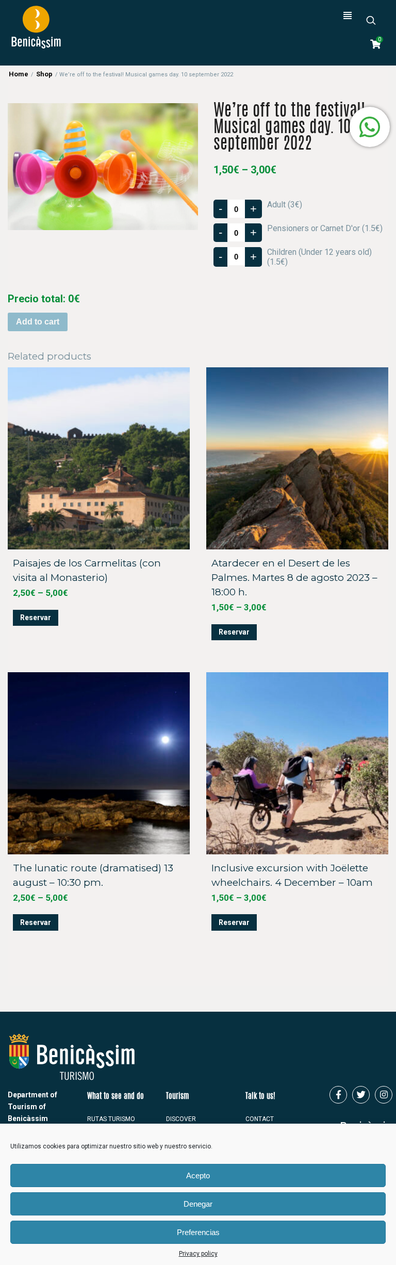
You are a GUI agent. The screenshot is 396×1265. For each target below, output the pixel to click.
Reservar (35, 617)
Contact (259, 1119)
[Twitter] (361, 1094)
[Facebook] (338, 1094)
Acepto (198, 1175)
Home (18, 74)
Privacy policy (198, 1253)
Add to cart (37, 321)
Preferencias (198, 1232)
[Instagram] (383, 1094)
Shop (44, 74)
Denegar (198, 1203)
